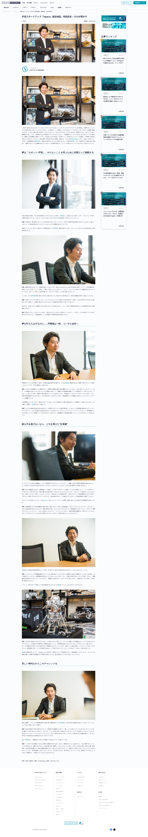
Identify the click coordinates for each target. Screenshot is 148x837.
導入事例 (29, 3)
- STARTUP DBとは (38, 777)
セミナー (36, 3)
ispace (44, 500)
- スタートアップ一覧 (60, 777)
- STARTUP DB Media (38, 785)
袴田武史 (36, 141)
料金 (24, 3)
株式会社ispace (74, 139)
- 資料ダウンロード (102, 779)
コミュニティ (44, 3)
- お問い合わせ (101, 777)
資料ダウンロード (127, 3)
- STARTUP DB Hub (38, 782)
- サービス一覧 (59, 782)
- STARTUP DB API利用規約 (103, 805)
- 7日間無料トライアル (102, 782)
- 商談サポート (59, 814)
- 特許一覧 (58, 788)
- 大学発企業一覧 (59, 797)
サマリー (33, 7)
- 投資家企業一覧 (59, 779)
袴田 (72, 141)
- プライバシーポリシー (103, 808)
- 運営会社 (100, 796)
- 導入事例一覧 (80, 785)
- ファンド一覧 (59, 785)
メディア (52, 3)
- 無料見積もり (101, 785)
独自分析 (6, 7)
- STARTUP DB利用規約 (103, 799)
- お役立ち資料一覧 (81, 777)
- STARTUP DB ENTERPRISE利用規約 (105, 802)
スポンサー (68, 7)
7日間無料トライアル (140, 3)
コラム (52, 7)
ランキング (43, 7)
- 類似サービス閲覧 (59, 808)
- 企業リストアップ (59, 811)
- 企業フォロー (59, 806)
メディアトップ (6, 11)
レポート (25, 7)
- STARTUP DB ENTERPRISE (39, 779)
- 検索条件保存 (59, 800)
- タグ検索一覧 (59, 794)
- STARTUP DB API (38, 788)
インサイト (16, 7)
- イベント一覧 (80, 782)
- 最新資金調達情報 (59, 791)
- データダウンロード (60, 803)
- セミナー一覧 (80, 779)
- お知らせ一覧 (80, 796)
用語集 (59, 7)
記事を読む (120, 73)
